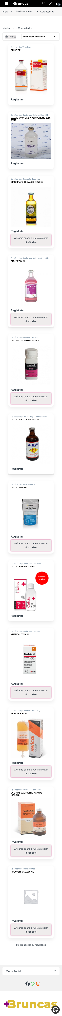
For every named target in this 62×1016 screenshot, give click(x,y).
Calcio (25, 563)
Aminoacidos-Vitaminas (21, 47)
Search (44, 3)
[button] (55, 1010)
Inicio (5, 11)
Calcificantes (16, 115)
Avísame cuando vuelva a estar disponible (31, 240)
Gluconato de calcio (30, 179)
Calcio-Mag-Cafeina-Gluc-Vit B (35, 115)
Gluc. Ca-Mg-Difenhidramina (34, 416)
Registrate (17, 99)
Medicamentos (24, 11)
